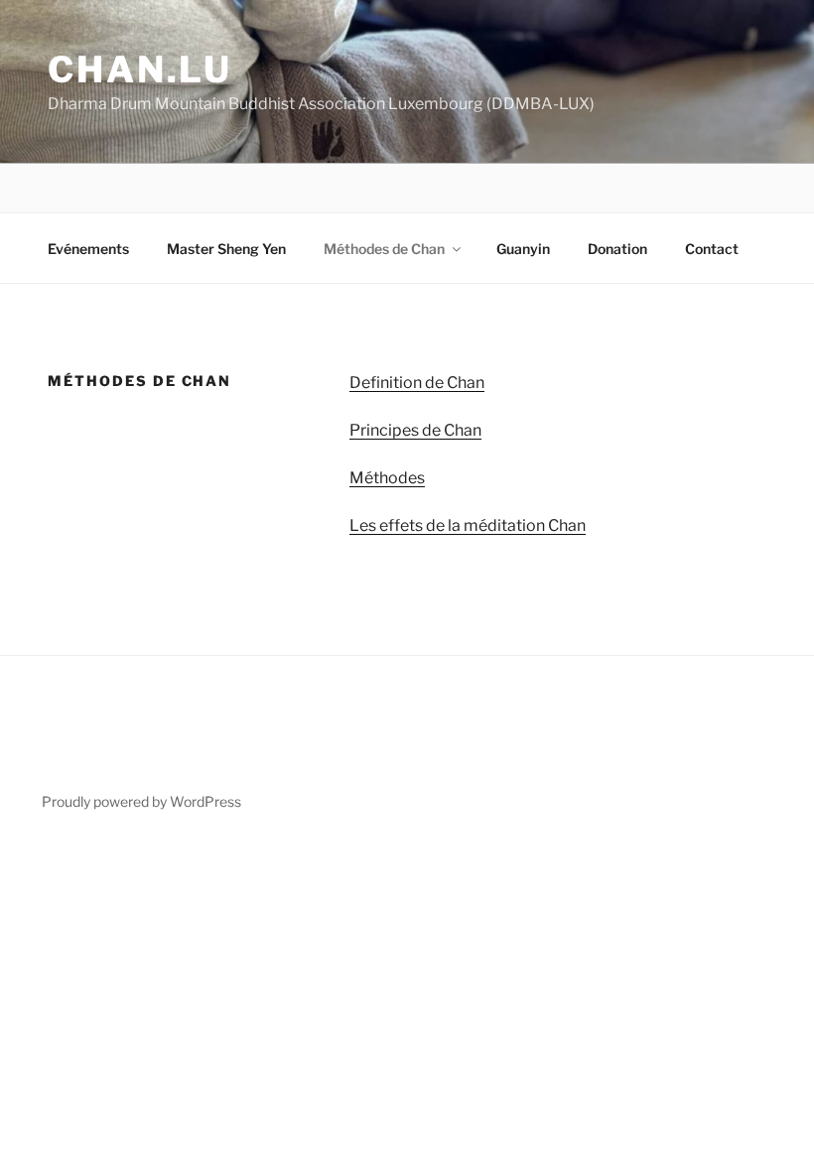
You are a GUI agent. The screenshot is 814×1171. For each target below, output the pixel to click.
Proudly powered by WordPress (141, 801)
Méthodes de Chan (384, 248)
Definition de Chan (416, 382)
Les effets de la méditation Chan (467, 525)
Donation (617, 248)
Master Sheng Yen (226, 248)
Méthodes (387, 477)
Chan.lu (140, 69)
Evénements (88, 248)
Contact (712, 248)
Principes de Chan (415, 430)
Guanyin (523, 248)
